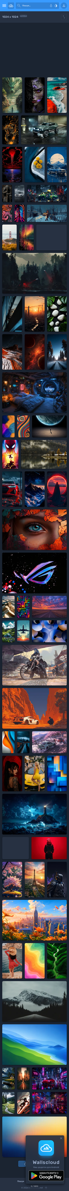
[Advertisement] (34, 50)
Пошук (20, 1181)
